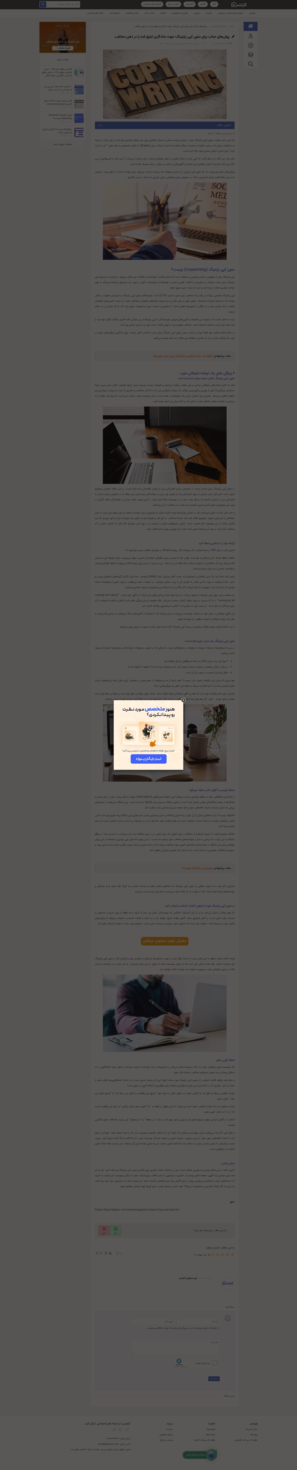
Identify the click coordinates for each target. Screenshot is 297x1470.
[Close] (183, 700)
